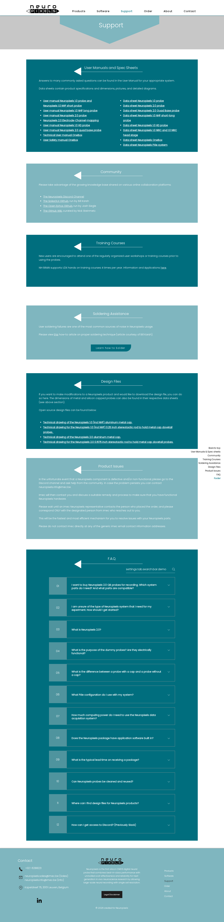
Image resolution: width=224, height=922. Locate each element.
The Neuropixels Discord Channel (63, 196)
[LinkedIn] (39, 900)
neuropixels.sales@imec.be (42, 876)
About (167, 891)
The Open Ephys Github (57, 206)
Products (169, 870)
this (56, 334)
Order (167, 886)
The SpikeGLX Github (55, 201)
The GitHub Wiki (52, 211)
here (163, 267)
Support (168, 880)
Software (169, 875)
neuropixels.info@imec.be (55, 487)
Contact (168, 896)
